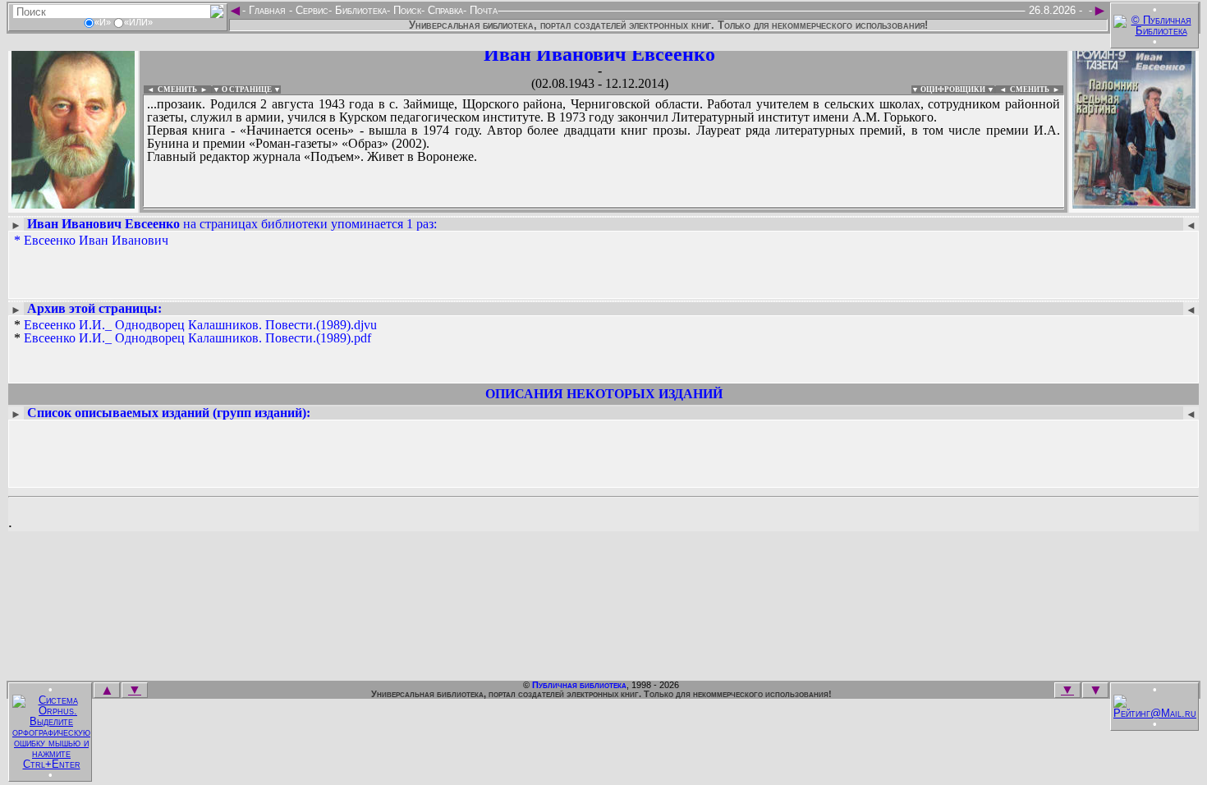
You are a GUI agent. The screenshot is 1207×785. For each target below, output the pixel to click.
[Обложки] (1134, 203)
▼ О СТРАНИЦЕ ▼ (247, 89)
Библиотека (359, 10)
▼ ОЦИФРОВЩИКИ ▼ (952, 89)
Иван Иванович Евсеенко (599, 54)
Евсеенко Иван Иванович (96, 240)
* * (195, 332)
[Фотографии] (73, 203)
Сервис (310, 10)
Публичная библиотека (579, 685)
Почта (482, 10)
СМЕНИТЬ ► (1036, 89)
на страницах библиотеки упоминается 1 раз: (232, 224)
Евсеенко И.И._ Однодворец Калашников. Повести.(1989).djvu (200, 325)
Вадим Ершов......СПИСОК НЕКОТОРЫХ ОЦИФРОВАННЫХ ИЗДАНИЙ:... (541, 208)
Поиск (405, 10)
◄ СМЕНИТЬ (170, 89)
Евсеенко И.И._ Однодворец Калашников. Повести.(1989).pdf (197, 338)
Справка (444, 10)
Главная (267, 10)
